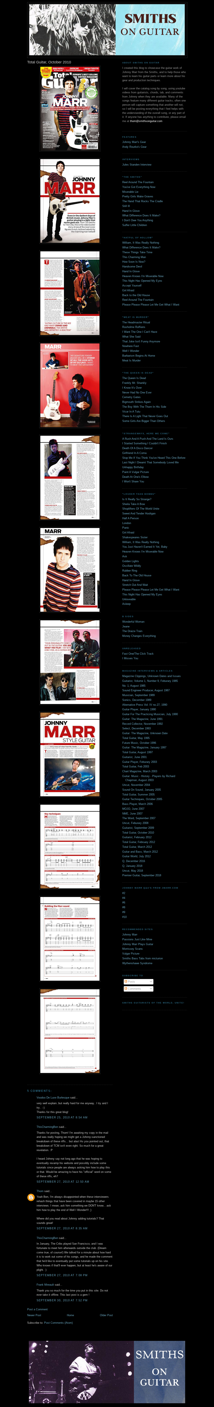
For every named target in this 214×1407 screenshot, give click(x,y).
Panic (125, 527)
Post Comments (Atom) (58, 1322)
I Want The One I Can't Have (139, 331)
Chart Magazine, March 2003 (139, 771)
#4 (123, 897)
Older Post (106, 1315)
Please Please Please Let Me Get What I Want (150, 304)
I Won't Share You (133, 481)
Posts (131, 981)
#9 (123, 912)
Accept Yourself (131, 285)
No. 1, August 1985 (133, 685)
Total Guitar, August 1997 (137, 752)
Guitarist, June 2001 (134, 757)
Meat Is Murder (131, 360)
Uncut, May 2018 (132, 870)
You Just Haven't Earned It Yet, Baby (144, 546)
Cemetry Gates (131, 397)
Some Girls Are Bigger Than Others (143, 421)
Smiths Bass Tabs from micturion (142, 958)
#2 (123, 893)
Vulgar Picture (130, 953)
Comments (134, 988)
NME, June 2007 (132, 813)
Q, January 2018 (132, 865)
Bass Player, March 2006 (137, 804)
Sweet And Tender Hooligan (138, 513)
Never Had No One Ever (137, 392)
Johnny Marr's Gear (134, 142)
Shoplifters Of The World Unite (140, 508)
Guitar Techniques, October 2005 (142, 799)
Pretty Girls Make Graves (137, 196)
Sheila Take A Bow (133, 504)
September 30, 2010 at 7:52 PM (62, 1300)
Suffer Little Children (134, 225)
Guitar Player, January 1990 (139, 709)
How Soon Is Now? (133, 261)
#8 (123, 907)
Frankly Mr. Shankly (134, 382)
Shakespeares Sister (135, 537)
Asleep (126, 603)
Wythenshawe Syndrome (137, 963)
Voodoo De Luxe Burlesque (53, 1097)
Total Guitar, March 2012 (137, 846)
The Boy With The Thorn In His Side (144, 406)
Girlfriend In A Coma (134, 453)
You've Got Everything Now (138, 187)
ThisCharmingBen (47, 1126)
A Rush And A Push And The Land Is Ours (147, 438)
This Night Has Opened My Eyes (142, 280)
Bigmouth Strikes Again (136, 401)
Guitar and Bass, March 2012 (140, 851)
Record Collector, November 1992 (142, 723)
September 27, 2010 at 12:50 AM (63, 1181)
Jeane (126, 626)
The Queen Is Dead (134, 378)
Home (70, 1315)
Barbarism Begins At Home (138, 355)
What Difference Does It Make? (141, 215)
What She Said (131, 336)
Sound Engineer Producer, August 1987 (146, 690)
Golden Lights (130, 561)
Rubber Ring (129, 570)
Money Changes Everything (139, 635)
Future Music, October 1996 (139, 742)
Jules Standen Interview (136, 164)
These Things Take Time (137, 252)
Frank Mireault (45, 1284)
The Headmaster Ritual (136, 322)
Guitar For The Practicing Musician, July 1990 (150, 714)
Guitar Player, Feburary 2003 (139, 761)
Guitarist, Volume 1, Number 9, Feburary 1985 (150, 680)
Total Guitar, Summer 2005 (138, 794)
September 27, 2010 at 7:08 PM (62, 1275)
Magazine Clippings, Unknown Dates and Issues (151, 676)
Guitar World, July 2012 (136, 856)
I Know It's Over (132, 387)
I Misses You (130, 658)
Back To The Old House (136, 575)
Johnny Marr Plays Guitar (137, 944)
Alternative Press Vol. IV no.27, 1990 (144, 704)
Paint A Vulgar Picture (135, 472)
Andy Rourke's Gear (134, 146)
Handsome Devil (132, 266)
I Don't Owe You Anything (137, 220)
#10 (124, 917)
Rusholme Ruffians (133, 327)
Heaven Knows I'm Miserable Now (142, 276)
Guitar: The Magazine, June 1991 (142, 719)
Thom (40, 1191)
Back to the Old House (136, 295)
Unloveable (129, 599)
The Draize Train (132, 631)
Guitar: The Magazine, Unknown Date (145, 733)
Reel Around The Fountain (138, 182)
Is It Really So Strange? (136, 499)
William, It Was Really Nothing (140, 242)
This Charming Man (134, 257)
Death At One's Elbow (135, 476)
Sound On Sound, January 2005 (141, 789)
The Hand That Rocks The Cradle (142, 201)
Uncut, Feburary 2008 (135, 823)
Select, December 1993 (136, 728)
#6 (123, 902)
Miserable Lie (130, 191)
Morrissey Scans (132, 948)
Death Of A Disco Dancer (137, 448)
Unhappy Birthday (133, 467)
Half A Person (130, 518)
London (126, 523)
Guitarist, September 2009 (138, 827)
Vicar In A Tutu (131, 411)
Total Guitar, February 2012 (138, 842)
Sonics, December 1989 (136, 700)
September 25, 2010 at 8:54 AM (62, 1117)
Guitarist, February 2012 (137, 837)
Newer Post (34, 1315)
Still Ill (126, 206)
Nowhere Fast (130, 346)
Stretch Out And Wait (135, 584)
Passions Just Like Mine (137, 939)
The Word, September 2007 (138, 818)
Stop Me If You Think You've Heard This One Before (153, 457)
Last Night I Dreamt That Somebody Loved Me (150, 462)
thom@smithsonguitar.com (146, 121)
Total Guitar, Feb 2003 (135, 766)
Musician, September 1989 (138, 695)
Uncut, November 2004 (136, 784)
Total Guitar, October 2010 (138, 832)
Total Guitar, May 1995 (136, 738)
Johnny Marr (129, 934)
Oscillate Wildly (131, 565)
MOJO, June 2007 (133, 808)
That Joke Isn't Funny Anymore (141, 341)
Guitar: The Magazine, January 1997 (144, 747)
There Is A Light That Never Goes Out (145, 416)
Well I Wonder (130, 350)
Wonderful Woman (133, 621)
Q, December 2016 (133, 861)
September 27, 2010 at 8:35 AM (62, 1228)
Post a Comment (37, 1309)
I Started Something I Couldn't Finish (144, 443)
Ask (124, 556)
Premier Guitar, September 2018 (141, 875)
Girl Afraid (128, 290)
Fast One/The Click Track (138, 653)
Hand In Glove (131, 210)
